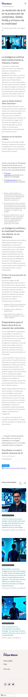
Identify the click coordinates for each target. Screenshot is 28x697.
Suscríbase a (6, 465)
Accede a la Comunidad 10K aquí (15, 468)
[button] (7, 695)
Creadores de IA (11, 180)
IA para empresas (7, 174)
